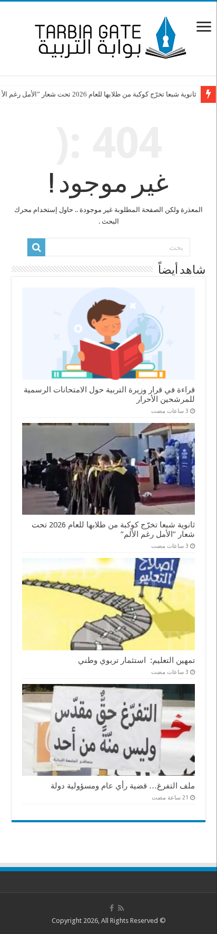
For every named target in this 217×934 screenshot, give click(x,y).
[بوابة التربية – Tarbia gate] (108, 36)
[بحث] (36, 247)
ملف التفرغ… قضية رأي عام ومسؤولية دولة (123, 786)
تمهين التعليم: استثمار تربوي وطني (136, 660)
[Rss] (121, 908)
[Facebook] (111, 908)
